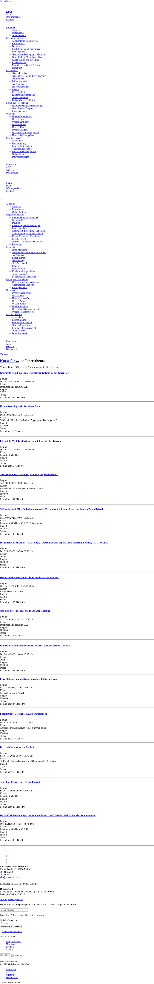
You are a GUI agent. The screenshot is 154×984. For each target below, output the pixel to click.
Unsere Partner (19, 124)
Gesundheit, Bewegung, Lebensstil (28, 54)
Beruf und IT (18, 43)
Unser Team (18, 119)
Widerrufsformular (8, 961)
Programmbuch (13, 941)
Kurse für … (12, 70)
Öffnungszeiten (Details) (11, 899)
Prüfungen (17, 68)
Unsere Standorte (20, 130)
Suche (9, 14)
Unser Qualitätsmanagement (25, 132)
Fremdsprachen (19, 51)
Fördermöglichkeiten (22, 146)
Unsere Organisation (22, 116)
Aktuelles (10, 27)
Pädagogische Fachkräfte (24, 100)
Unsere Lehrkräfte (20, 121)
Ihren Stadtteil (18, 92)
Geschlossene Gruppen (23, 108)
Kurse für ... (9, 361)
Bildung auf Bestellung (17, 103)
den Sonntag (18, 84)
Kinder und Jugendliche (23, 95)
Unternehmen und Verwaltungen (27, 105)
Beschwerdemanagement (24, 151)
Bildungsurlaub (19, 81)
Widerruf (10, 170)
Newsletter (11, 944)
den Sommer (18, 78)
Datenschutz (12, 172)
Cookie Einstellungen (10, 982)
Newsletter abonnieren (10, 926)
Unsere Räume (19, 127)
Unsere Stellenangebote (23, 135)
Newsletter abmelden (12, 931)
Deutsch (16, 46)
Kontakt (10, 19)
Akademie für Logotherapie (25, 41)
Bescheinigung (19, 143)
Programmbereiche (15, 38)
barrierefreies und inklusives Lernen (29, 76)
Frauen (15, 89)
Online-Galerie (19, 35)
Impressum (11, 164)
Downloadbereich (20, 157)
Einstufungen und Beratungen (26, 49)
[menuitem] (80, 6)
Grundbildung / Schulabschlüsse (27, 57)
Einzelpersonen (19, 111)
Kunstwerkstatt (19, 62)
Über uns (10, 113)
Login (9, 11)
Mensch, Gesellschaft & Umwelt (27, 65)
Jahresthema (18, 32)
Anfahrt (9, 949)
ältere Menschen (20, 73)
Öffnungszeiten (13, 17)
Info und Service (14, 138)
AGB (8, 167)
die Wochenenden (20, 86)
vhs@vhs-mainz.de (9, 877)
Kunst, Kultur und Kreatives (25, 59)
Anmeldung (17, 140)
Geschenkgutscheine (22, 148)
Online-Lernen (19, 154)
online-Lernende (20, 97)
